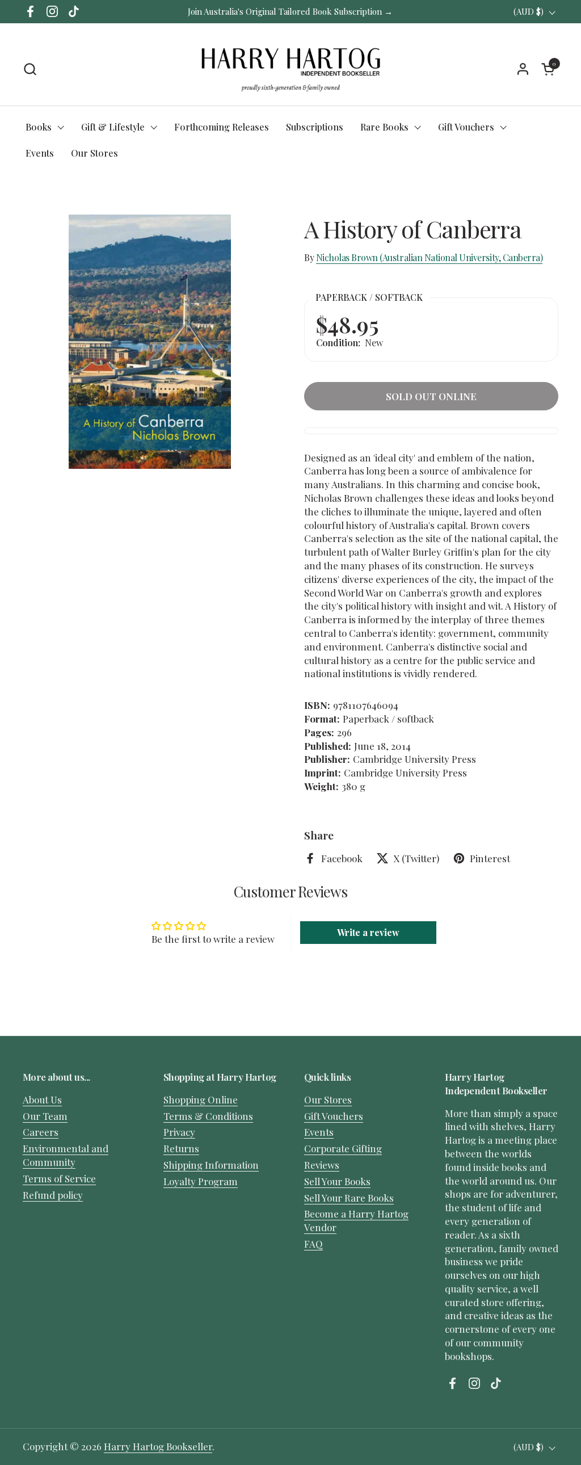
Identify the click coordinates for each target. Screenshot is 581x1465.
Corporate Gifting (343, 1148)
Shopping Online (200, 1099)
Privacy (179, 1132)
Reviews (321, 1164)
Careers (40, 1132)
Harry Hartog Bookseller (158, 1446)
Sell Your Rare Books (349, 1197)
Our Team (45, 1116)
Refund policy (53, 1195)
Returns (181, 1148)
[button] (30, 69)
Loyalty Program (200, 1181)
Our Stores (328, 1099)
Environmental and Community (65, 1155)
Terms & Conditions (208, 1116)
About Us (42, 1099)
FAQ (313, 1243)
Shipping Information (211, 1164)
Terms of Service (59, 1178)
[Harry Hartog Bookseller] (290, 68)
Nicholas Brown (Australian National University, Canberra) (429, 257)
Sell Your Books (337, 1181)
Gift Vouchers (333, 1116)
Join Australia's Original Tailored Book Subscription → (290, 11)
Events (319, 1132)
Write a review (368, 932)
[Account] (523, 69)
